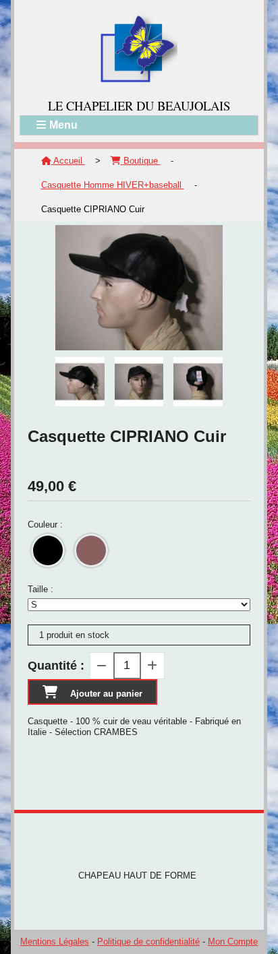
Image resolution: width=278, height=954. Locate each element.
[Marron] (91, 550)
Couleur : (45, 524)
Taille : (40, 589)
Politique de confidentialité (148, 941)
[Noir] (48, 550)
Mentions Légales (54, 941)
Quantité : (56, 665)
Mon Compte (233, 941)
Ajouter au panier (106, 694)
